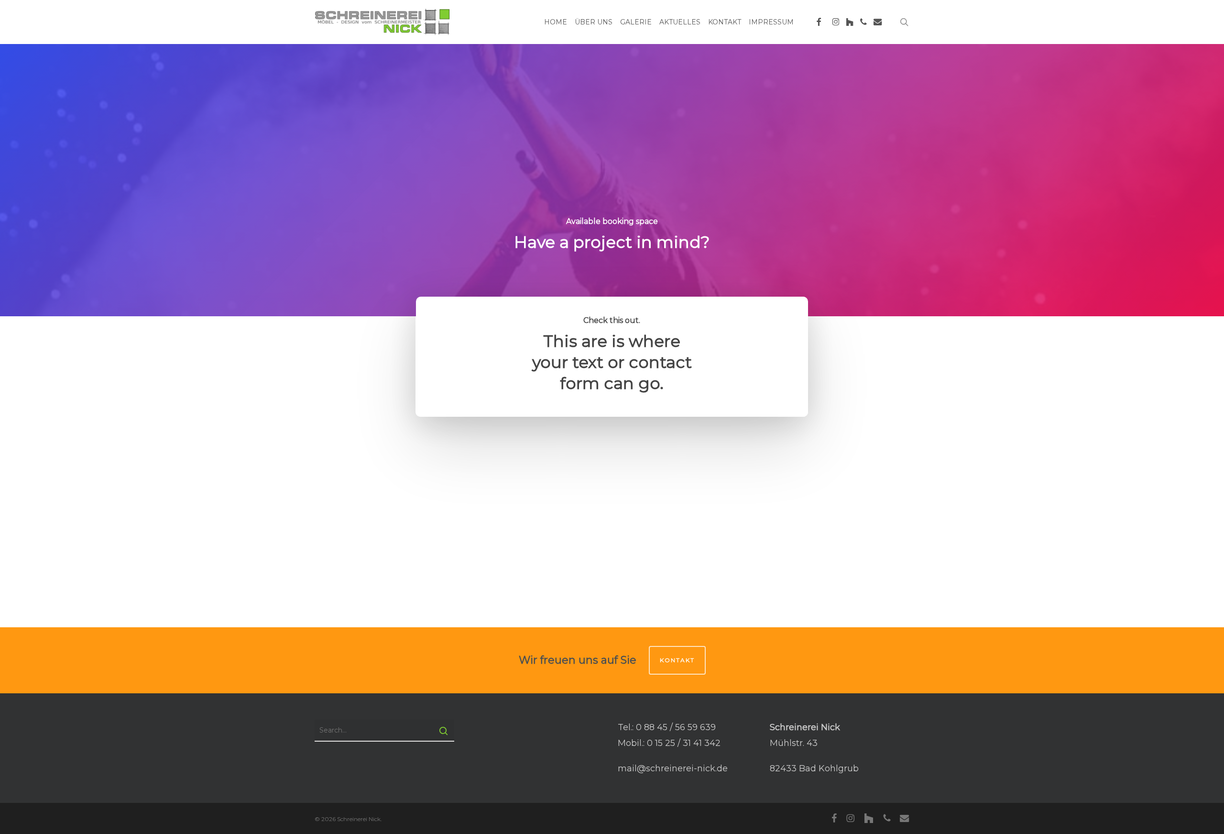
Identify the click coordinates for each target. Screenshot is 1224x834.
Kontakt (677, 660)
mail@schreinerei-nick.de (673, 768)
